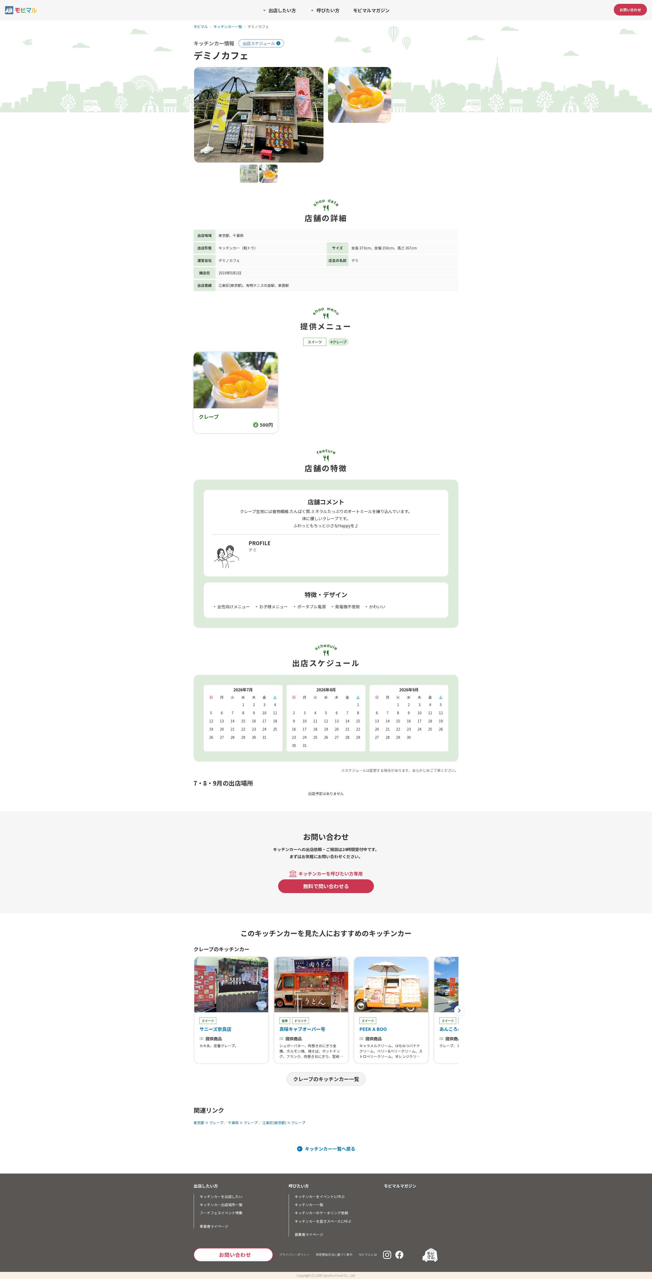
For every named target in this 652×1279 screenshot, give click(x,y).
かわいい (377, 606)
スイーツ (315, 341)
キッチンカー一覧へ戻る (330, 1149)
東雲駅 (283, 285)
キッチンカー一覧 (227, 26)
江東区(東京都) (230, 285)
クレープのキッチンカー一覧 (326, 1079)
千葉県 (238, 235)
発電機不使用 (347, 606)
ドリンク (300, 1020)
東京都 (224, 235)
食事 (285, 1020)
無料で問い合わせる (326, 886)
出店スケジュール (259, 43)
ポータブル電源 (311, 606)
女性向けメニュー (233, 606)
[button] (459, 1010)
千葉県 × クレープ (243, 1122)
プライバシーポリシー (294, 1254)
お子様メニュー (273, 606)
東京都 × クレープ (208, 1122)
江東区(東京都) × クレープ (283, 1122)
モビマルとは (368, 1254)
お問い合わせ (630, 9)
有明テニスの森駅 (260, 285)
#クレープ (338, 341)
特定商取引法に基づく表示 (334, 1254)
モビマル (201, 26)
